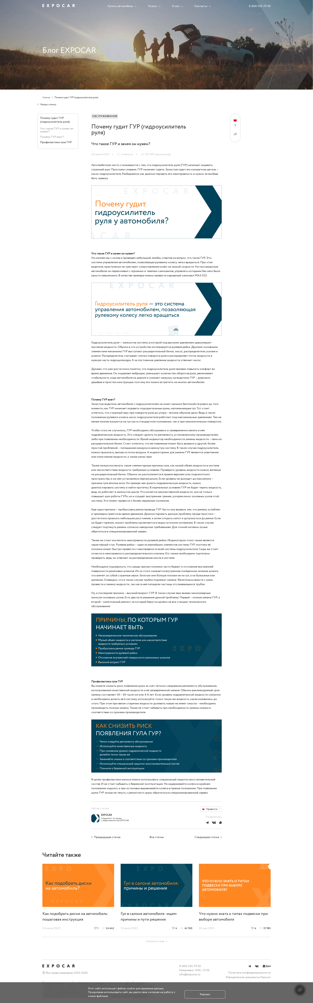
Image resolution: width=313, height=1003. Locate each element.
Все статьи (156, 837)
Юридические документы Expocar (248, 977)
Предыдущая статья (107, 837)
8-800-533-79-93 (260, 6)
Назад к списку (48, 104)
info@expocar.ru (189, 974)
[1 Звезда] (235, 120)
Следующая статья (206, 837)
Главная (46, 97)
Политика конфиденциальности (249, 973)
